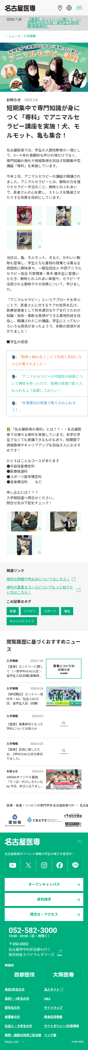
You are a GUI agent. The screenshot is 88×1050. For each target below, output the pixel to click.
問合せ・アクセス (44, 914)
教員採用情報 (53, 1017)
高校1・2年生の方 (17, 998)
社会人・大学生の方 (18, 1026)
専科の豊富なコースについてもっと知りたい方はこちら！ (40, 590)
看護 (13, 611)
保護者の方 (12, 1017)
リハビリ (30, 611)
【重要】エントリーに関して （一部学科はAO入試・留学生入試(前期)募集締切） (54, 23)
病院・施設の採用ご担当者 (23, 1035)
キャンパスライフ (22, 621)
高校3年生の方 (15, 989)
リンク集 (50, 1035)
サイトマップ (53, 1007)
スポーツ (50, 611)
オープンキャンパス (44, 884)
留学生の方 (12, 1007)
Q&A (47, 998)
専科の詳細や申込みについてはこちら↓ (38, 579)
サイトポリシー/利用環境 (61, 1026)
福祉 (67, 611)
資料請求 (44, 899)
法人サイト (51, 989)
